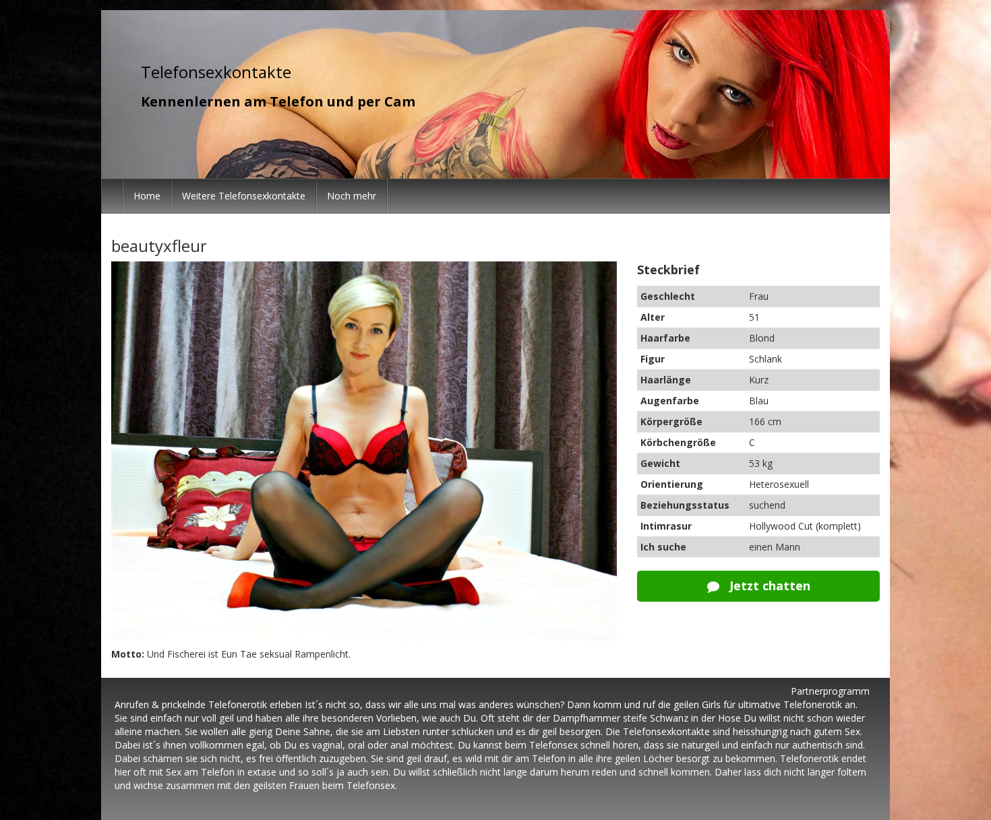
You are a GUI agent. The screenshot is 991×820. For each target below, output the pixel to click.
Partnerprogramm (830, 691)
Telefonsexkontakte (216, 72)
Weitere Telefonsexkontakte (243, 195)
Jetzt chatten (768, 585)
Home (146, 195)
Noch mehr (351, 195)
